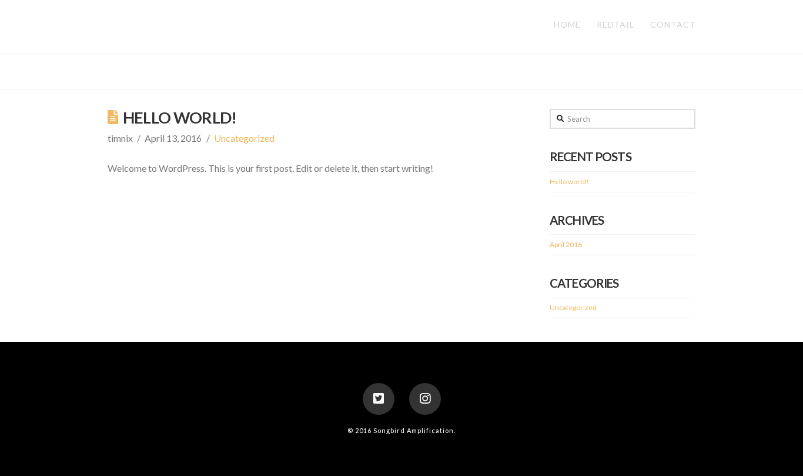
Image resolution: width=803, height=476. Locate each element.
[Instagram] (425, 399)
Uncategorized (244, 138)
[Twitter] (378, 399)
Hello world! (180, 117)
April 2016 (566, 244)
